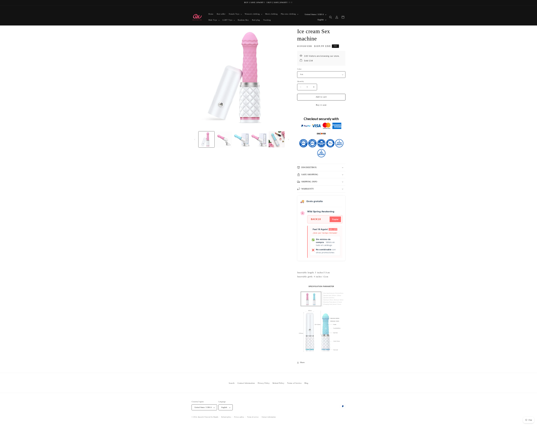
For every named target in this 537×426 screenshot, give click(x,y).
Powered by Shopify (211, 417)
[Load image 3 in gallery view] (242, 139)
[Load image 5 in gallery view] (277, 139)
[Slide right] (288, 139)
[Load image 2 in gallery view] (224, 139)
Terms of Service (294, 383)
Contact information (269, 417)
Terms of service (253, 417)
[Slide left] (195, 139)
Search (232, 383)
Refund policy (226, 417)
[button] (235, 14)
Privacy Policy (264, 383)
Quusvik (201, 417)
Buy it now (321, 105)
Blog (306, 383)
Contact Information (246, 383)
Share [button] (302, 362)
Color (299, 69)
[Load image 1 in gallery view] (206, 139)
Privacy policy (239, 417)
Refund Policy (278, 383)
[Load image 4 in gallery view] (259, 139)
